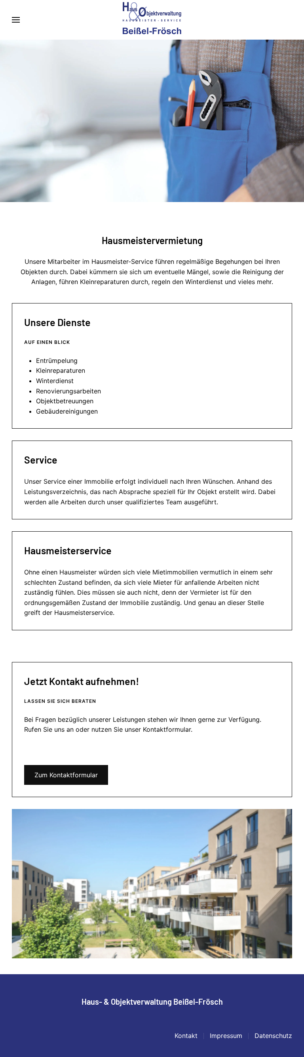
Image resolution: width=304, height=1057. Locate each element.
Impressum (226, 1036)
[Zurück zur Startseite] (152, 20)
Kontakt (186, 1036)
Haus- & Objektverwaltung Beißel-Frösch (152, 1001)
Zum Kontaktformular (66, 775)
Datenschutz (273, 1036)
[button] (16, 20)
